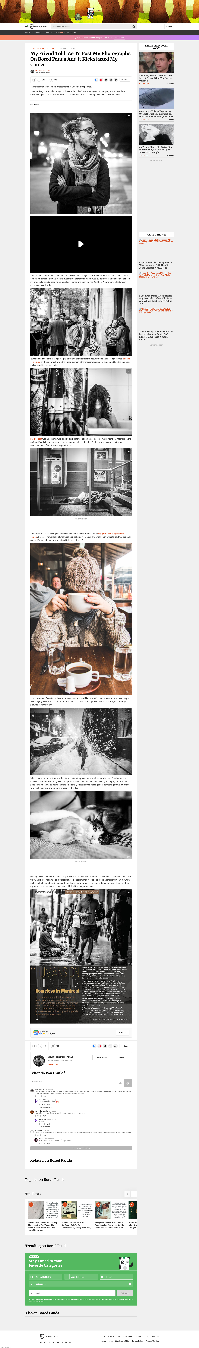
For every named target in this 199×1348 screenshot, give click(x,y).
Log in (169, 26)
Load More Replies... (45, 1107)
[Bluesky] (58, 1342)
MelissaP (38, 1130)
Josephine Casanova (47, 1139)
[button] (127, 1194)
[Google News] (70, 1342)
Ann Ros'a (42, 1100)
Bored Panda (48, 1336)
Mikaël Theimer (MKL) (43, 70)
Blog (33, 48)
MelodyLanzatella (41, 1111)
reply (45, 1096)
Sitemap (103, 1341)
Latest (47, 32)
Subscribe (125, 1293)
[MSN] (66, 1342)
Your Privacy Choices (112, 1336)
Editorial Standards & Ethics (119, 1341)
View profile (102, 1058)
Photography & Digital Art (46, 48)
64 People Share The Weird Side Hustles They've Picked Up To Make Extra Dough (155, 150)
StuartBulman (40, 1089)
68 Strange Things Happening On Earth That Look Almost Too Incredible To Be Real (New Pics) (156, 114)
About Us (138, 1336)
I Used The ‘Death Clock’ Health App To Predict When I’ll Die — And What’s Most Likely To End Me (155, 300)
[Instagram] (45, 1342)
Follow (121, 1058)
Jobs (146, 1336)
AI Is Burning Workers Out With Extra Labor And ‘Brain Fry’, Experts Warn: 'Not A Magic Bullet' (156, 335)
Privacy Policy (137, 1341)
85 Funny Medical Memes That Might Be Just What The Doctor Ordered (155, 78)
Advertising (127, 1336)
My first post (36, 439)
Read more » (53, 1064)
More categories (38, 1284)
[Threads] (62, 1342)
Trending (37, 32)
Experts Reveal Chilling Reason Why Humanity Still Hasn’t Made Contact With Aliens (156, 265)
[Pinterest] (49, 1342)
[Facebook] (41, 1342)
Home (27, 32)
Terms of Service (152, 1341)
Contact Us (155, 1336)
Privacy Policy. (40, 1301)
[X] (54, 1342)
